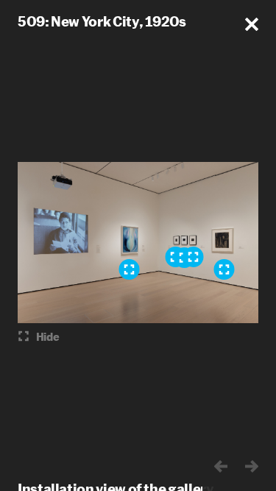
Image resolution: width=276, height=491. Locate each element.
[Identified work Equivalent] (193, 257)
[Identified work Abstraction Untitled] (223, 269)
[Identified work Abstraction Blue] (129, 269)
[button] (251, 24)
